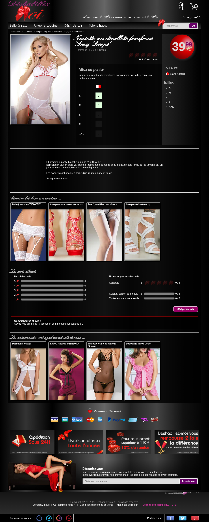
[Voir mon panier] (194, 6)
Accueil (29, 31)
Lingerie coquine (43, 31)
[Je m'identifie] (181, 9)
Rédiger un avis (185, 309)
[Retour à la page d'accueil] (29, 11)
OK (193, 25)
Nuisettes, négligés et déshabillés (69, 31)
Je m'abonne (188, 481)
